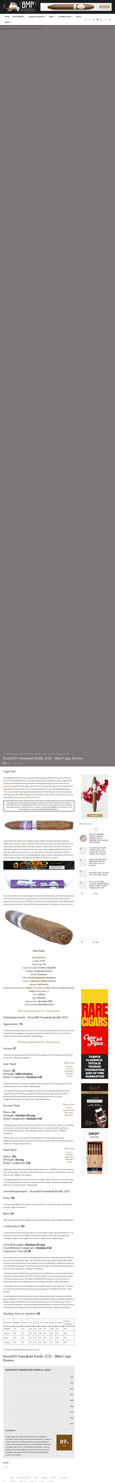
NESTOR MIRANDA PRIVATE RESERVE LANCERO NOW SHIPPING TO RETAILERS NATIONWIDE (98, 838)
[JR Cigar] (94, 942)
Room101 (66, 754)
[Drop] (94, 894)
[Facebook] (86, 19)
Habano (44, 754)
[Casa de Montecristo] (94, 1127)
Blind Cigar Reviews (12, 754)
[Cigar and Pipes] (94, 1078)
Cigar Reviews (18, 17)
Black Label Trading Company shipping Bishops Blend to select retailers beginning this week (99, 885)
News (51, 17)
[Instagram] (93, 19)
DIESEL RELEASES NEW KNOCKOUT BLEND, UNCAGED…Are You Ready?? (98, 862)
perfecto (41, 852)
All (4, 754)
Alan (64, 988)
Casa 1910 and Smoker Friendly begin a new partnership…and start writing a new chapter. (98, 851)
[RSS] (101, 19)
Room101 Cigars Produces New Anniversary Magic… (99, 874)
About (7, 22)
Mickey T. (30, 988)
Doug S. (32, 991)
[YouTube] (97, 19)
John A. (48, 988)
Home (7, 17)
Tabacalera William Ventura (42, 981)
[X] (90, 19)
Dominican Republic (27, 754)
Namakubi (16, 778)
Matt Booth (51, 754)
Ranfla (32, 797)
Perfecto (59, 754)
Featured (37, 754)
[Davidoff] (76, 4)
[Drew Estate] (38, 869)
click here (36, 1350)
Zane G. (9, 763)
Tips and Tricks (64, 17)
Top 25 (78, 17)
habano (58, 781)
